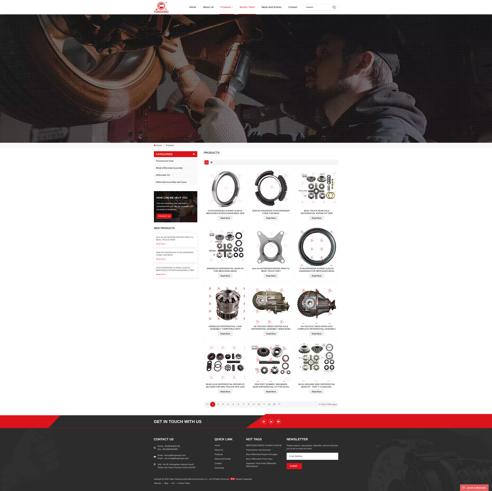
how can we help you (171, 197)
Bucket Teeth (247, 7)
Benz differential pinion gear (259, 459)
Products (226, 7)
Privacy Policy (184, 483)
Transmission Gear (165, 161)
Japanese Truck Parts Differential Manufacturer (261, 464)
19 (269, 404)
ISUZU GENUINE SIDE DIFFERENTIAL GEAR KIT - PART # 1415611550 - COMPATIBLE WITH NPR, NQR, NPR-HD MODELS (316, 385)
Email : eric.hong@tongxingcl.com (173, 458)
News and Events (271, 7)
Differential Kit (163, 175)
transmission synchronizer (258, 450)
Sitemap (157, 483)
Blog (166, 483)
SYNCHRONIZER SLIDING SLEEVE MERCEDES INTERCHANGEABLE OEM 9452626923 (175, 269)
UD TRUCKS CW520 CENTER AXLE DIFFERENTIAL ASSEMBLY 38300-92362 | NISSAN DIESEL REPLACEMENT (270, 327)
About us (208, 7)
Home (192, 7)
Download (219, 468)
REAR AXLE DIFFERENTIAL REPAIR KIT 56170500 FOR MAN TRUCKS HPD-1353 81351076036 (225, 385)
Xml (173, 483)
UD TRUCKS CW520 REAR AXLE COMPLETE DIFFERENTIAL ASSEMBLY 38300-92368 (317, 327)
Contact (292, 7)
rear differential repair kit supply (261, 454)
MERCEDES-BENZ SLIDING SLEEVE (264, 445)
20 (274, 404)
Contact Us (164, 216)
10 (259, 404)
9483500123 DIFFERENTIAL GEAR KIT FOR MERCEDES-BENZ (225, 269)
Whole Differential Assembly (169, 168)
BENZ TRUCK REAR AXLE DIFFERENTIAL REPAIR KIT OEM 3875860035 (317, 212)
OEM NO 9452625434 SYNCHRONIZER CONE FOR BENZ (174, 253)
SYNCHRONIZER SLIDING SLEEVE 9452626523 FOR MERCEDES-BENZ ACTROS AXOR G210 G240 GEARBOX (316, 269)
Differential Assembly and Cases (171, 182)
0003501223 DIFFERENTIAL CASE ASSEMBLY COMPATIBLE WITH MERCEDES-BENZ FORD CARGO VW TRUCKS (225, 327)
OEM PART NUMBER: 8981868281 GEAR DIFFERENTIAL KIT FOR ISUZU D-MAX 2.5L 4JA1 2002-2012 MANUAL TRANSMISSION (271, 385)
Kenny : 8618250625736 (169, 446)
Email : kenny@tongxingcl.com (172, 455)
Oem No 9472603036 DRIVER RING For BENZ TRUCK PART (174, 238)
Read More (160, 244)
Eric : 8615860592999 (168, 449)
